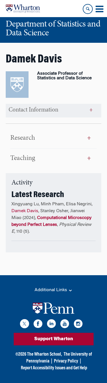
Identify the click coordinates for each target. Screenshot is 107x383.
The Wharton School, (44, 354)
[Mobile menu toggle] (99, 9)
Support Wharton (53, 339)
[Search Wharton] (88, 9)
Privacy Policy (66, 361)
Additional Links (51, 290)
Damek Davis (24, 211)
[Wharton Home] (23, 8)
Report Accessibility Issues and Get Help (54, 368)
